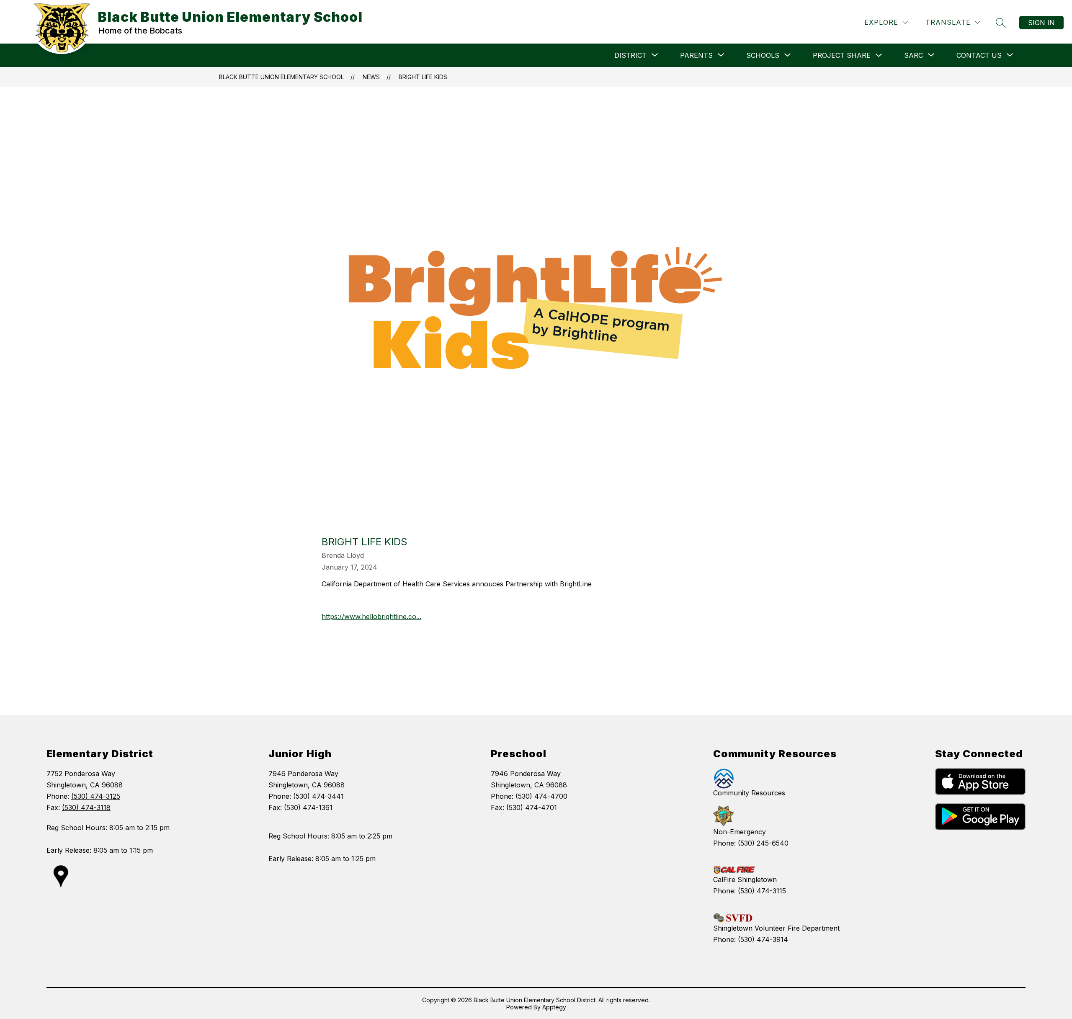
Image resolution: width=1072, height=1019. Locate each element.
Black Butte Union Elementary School (281, 76)
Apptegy (554, 1007)
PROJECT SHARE (842, 55)
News (371, 76)
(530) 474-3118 (86, 807)
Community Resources (749, 793)
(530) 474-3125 (95, 796)
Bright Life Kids (423, 76)
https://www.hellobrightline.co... (371, 616)
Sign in (1041, 22)
